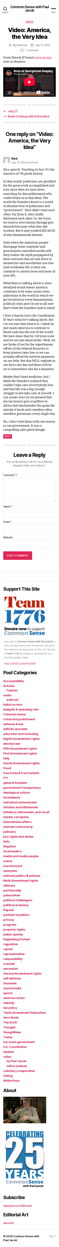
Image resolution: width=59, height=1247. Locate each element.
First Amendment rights (20, 753)
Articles (8, 686)
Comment (10, 475)
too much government (19, 1042)
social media (12, 988)
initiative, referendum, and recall (26, 812)
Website (8, 537)
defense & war (13, 724)
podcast (12, 699)
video (29, 21)
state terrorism (14, 998)
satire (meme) (17, 1066)
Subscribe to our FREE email (17, 1205)
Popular (8, 910)
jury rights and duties (18, 836)
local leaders (12, 851)
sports (7, 993)
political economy (16, 905)
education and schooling (20, 734)
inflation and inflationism (20, 807)
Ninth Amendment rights (20, 880)
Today (7, 1037)
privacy (8, 919)
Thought (9, 1027)
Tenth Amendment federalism (24, 1012)
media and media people (20, 856)
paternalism (11, 895)
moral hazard (12, 866)
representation (14, 954)
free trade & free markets (21, 773)
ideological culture (16, 792)
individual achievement (20, 802)
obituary (9, 885)
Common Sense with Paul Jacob (29, 8)
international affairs (17, 822)
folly (6, 758)
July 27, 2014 (42, 45)
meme (7, 861)
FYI (5, 778)
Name (7, 506)
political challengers (17, 900)
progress (9, 924)
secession (10, 968)
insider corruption (16, 817)
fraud (7, 768)
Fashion (12, 690)
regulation (10, 944)
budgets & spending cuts (21, 709)
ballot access (12, 704)
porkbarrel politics (16, 915)
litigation (9, 846)
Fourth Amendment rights (21, 763)
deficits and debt (15, 729)
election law (11, 743)
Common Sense (14, 714)
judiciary (9, 831)
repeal (7, 949)
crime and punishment (19, 719)
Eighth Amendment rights (21, 738)
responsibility (13, 959)
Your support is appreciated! (20, 663)
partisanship (12, 890)
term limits (11, 1017)
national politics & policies (21, 875)
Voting (7, 1075)
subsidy (8, 1003)
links (6, 841)
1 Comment (32, 50)
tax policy (10, 1007)
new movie (43, 58)
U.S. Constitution (15, 1047)
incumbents (11, 797)
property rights (14, 929)
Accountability (13, 681)
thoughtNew (12, 1032)
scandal (9, 963)
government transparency (22, 787)
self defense (12, 978)
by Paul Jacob (16, 1061)
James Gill (8, 1223)
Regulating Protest (16, 939)
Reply (7, 436)
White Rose (11, 1080)
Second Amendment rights (22, 973)
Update (8, 1051)
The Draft (10, 1022)
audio (7, 695)
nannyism (10, 871)
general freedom (15, 782)
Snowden (10, 983)
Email (7, 522)
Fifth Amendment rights (20, 748)
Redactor (22, 45)
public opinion (13, 934)
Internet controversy (18, 827)
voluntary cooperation (19, 1071)
